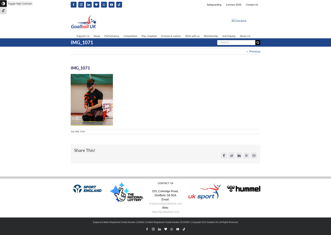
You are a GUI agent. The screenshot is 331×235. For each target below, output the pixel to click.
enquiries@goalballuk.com (165, 203)
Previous (254, 51)
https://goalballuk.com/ (165, 211)
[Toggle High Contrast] (3, 3)
